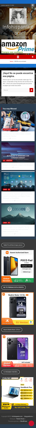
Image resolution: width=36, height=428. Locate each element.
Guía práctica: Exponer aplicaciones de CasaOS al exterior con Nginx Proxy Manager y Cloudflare (17, 196)
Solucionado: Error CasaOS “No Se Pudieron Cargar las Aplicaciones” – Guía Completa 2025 (16, 229)
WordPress (23, 421)
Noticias (14, 129)
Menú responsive (33, 5)
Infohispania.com (17, 416)
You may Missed (10, 109)
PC (4, 160)
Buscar (31, 90)
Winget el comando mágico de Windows (18, 165)
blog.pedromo (28, 416)
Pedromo (13, 138)
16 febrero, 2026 (7, 167)
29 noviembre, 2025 (8, 200)
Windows (9, 160)
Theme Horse (20, 419)
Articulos (6, 129)
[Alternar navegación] (18, 57)
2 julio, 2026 (6, 138)
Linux (5, 189)
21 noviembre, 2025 (8, 234)
